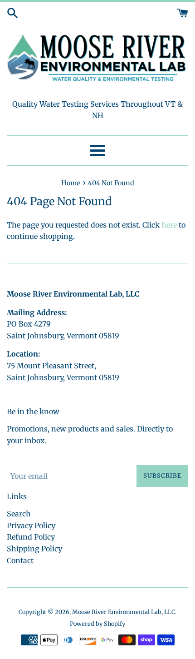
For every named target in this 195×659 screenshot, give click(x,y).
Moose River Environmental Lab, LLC (123, 611)
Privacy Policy (31, 525)
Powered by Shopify (97, 623)
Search (19, 513)
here (169, 224)
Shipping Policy (34, 548)
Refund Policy (31, 536)
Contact (20, 560)
